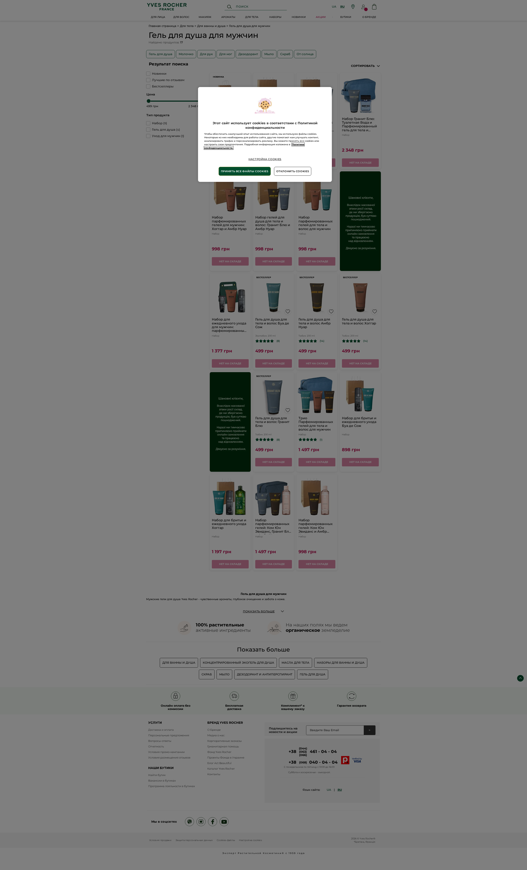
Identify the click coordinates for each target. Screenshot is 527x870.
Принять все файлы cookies (244, 171)
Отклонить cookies (292, 171)
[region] (265, 134)
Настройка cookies (264, 159)
